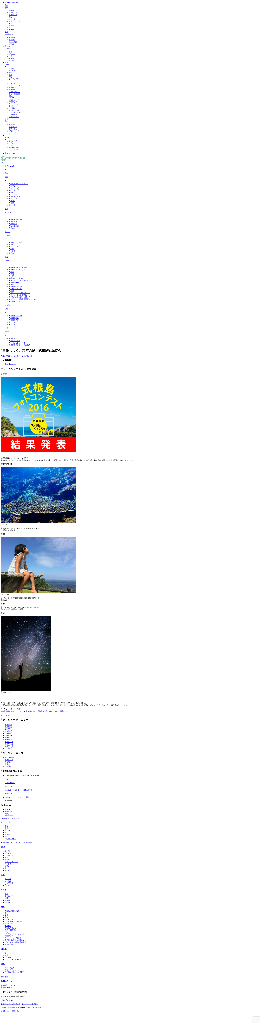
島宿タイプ (13, 125)
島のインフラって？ (17, 278)
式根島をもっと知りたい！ (20, 267)
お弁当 (11, 58)
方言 (10, 77)
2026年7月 (8, 727)
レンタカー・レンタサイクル (21, 280)
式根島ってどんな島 (17, 269)
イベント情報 (10, 757)
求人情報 (8, 766)
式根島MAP (13, 87)
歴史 (10, 72)
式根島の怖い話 (14, 92)
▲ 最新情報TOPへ (30, 711)
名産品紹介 (9, 760)
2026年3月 (8, 735)
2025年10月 (9, 746)
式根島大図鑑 (10, 783)
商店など (12, 90)
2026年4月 (8, 733)
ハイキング (13, 15)
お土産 (11, 30)
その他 (11, 60)
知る (6, 832)
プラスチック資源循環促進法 (15, 942)
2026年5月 (8, 731)
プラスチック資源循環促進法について (24, 299)
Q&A (11, 96)
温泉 (6, 828)
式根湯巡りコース (16, 219)
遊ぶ (6, 826)
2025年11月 (9, 744)
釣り (10, 17)
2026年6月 (8, 729)
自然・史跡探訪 (14, 94)
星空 (10, 27)
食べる (7, 830)
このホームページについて (10, 1004)
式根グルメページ (16, 242)
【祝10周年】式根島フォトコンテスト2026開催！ (23, 775)
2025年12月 (9, 742)
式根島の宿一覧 (16, 316)
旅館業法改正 (14, 117)
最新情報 (5, 976)
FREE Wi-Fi (13, 102)
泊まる (7, 834)
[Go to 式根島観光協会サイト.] (1, 356)
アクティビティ (16, 196)
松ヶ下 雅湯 (13, 42)
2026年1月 (8, 740)
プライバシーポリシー (30, 1004)
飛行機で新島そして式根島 (20, 345)
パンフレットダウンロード (20, 293)
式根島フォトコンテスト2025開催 (17, 797)
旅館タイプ (13, 127)
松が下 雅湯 (9, 883)
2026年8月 (8, 725)
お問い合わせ (6, 981)
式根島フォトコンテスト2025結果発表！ (19, 790)
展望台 (11, 25)
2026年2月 (8, 737)
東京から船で (14, 141)
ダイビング (13, 12)
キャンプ (12, 23)
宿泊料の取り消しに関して (20, 297)
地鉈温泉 (12, 37)
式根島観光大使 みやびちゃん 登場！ (51, 711)
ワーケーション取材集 (18, 295)
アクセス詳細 (15, 339)
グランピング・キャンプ (14, 959)
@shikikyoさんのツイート (10, 818)
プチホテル (13, 129)
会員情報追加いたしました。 (12, 711)
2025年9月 (8, 748)
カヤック (12, 19)
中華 (10, 56)
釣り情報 (8, 762)
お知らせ (8, 764)
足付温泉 (12, 40)
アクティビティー (15, 21)
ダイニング (13, 54)
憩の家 (11, 44)
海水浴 (11, 10)
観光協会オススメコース (19, 184)
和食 (10, 52)
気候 (10, 75)
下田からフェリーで (17, 343)
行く (6, 836)
